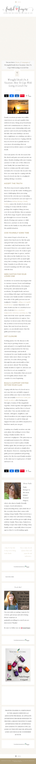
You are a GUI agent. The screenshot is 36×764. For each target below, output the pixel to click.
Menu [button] (19, 2)
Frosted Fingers (18, 9)
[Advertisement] (18, 39)
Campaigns (18, 90)
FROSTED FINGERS (17, 760)
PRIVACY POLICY (18, 761)
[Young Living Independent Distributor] (18, 681)
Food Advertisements (18, 566)
